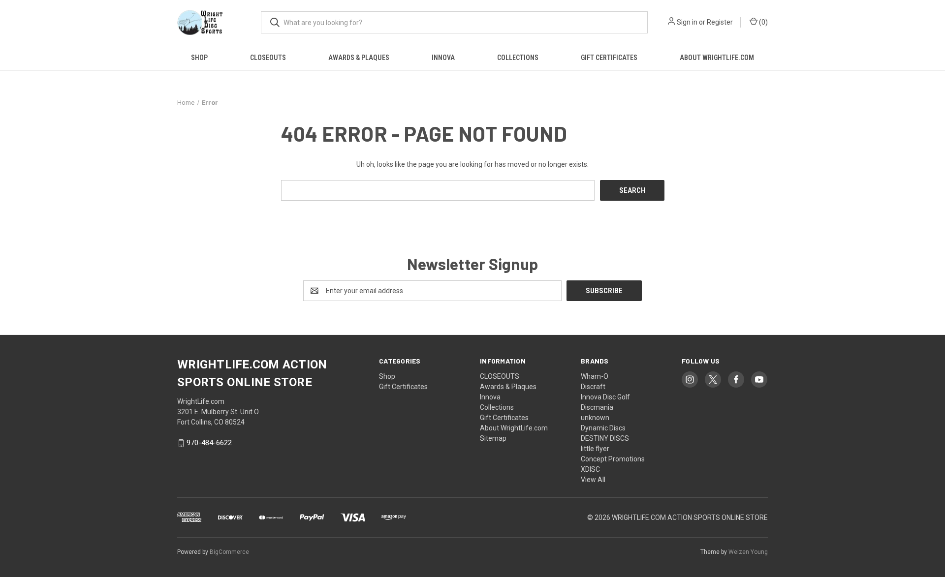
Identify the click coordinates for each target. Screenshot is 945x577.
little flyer (595, 449)
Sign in (687, 22)
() (762, 22)
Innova (443, 57)
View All (593, 480)
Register (720, 22)
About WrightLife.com (717, 57)
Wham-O (594, 376)
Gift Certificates (609, 57)
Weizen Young (748, 551)
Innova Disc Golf (605, 397)
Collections (517, 57)
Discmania (597, 407)
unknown (595, 418)
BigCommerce (229, 551)
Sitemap (493, 438)
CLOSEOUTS (268, 57)
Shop (199, 57)
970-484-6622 (209, 443)
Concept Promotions (613, 459)
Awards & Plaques (358, 57)
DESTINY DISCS (605, 438)
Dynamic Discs (603, 428)
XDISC (590, 469)
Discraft (593, 387)
